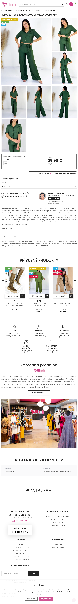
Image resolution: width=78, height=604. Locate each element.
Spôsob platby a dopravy (20, 548)
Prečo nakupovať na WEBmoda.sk (57, 516)
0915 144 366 (54, 198)
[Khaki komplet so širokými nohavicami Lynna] (39, 280)
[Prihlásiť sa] (67, 4)
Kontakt (20, 545)
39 (14, 301)
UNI (5, 163)
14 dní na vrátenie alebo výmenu (15, 196)
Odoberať (33, 574)
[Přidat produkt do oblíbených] (22, 296)
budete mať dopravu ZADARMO (65, 173)
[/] (13, 327)
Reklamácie (20, 553)
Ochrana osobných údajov (20, 556)
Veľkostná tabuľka (58, 522)
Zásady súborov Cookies (20, 559)
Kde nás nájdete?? (38, 393)
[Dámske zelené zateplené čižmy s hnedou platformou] (15, 280)
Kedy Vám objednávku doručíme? (16, 193)
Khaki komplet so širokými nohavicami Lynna (39, 304)
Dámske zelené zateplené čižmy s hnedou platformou (14, 304)
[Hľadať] (62, 4)
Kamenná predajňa (57, 519)
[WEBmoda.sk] (12, 532)
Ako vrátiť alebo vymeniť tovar (58, 525)
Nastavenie (31, 599)
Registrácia (58, 545)
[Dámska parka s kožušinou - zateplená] (63, 280)
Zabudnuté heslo (58, 548)
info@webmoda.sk (22, 520)
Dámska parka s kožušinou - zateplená (63, 304)
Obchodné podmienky (20, 550)
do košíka (14, 296)
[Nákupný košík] (71, 4)
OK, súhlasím (46, 599)
